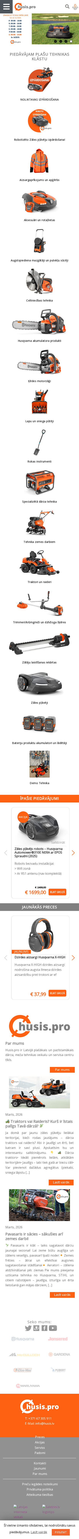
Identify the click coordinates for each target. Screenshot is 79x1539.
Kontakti (40, 1463)
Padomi (40, 1453)
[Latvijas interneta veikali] (25, 1512)
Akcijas (40, 1442)
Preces (40, 1437)
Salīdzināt (58, 842)
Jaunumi (40, 1468)
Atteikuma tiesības (39, 1495)
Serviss (40, 1448)
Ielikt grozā (57, 892)
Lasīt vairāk (61, 1182)
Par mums (62, 1070)
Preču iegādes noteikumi (40, 1484)
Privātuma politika (40, 1489)
